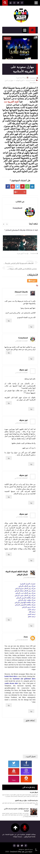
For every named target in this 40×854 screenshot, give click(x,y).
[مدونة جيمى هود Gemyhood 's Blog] (21, 15)
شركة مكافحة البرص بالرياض (25, 598)
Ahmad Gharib (21, 292)
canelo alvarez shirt (11, 683)
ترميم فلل (32, 612)
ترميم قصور (31, 614)
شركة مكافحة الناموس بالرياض (25, 605)
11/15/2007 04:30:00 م (22, 341)
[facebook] (25, 845)
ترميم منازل (31, 609)
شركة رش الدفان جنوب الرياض (25, 595)
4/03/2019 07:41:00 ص (21, 640)
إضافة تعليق (30, 720)
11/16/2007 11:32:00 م (22, 372)
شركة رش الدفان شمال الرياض (25, 591)
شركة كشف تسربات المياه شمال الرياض (17, 573)
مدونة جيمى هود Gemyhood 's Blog (21, 852)
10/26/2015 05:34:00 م (29, 577)
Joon (26, 636)
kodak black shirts (11, 676)
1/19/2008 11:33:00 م (22, 517)
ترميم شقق (31, 616)
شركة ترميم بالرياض (28, 607)
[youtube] (18, 845)
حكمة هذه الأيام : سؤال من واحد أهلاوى (26, 800)
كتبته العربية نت (11, 101)
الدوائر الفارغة (34, 792)
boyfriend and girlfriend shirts (24, 679)
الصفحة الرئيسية (30, 80)
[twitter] (22, 845)
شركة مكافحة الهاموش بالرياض (25, 602)
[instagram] (14, 845)
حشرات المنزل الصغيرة (27, 584)
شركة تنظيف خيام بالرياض (26, 600)
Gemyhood (33, 253)
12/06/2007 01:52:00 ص (21, 478)
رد (9, 320)
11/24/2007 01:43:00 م (22, 423)
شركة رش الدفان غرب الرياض (25, 593)
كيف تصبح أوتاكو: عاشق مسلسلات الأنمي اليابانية (16, 810)
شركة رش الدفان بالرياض (27, 586)
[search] (5, 3)
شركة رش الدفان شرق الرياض (25, 588)
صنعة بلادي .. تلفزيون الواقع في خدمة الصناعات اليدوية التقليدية (20, 54)
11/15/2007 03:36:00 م (22, 295)
